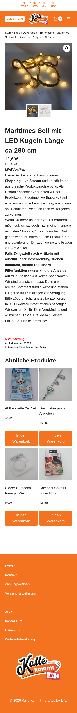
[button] (66, 48)
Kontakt (11, 575)
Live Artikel (40, 347)
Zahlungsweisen (17, 584)
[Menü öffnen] (68, 18)
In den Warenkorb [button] (21, 438)
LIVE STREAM (15, 18)
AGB (8, 612)
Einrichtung (26, 347)
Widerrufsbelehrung (20, 639)
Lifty (64, 700)
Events (10, 566)
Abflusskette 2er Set (20, 408)
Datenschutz (14, 630)
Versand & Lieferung (20, 593)
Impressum (13, 621)
